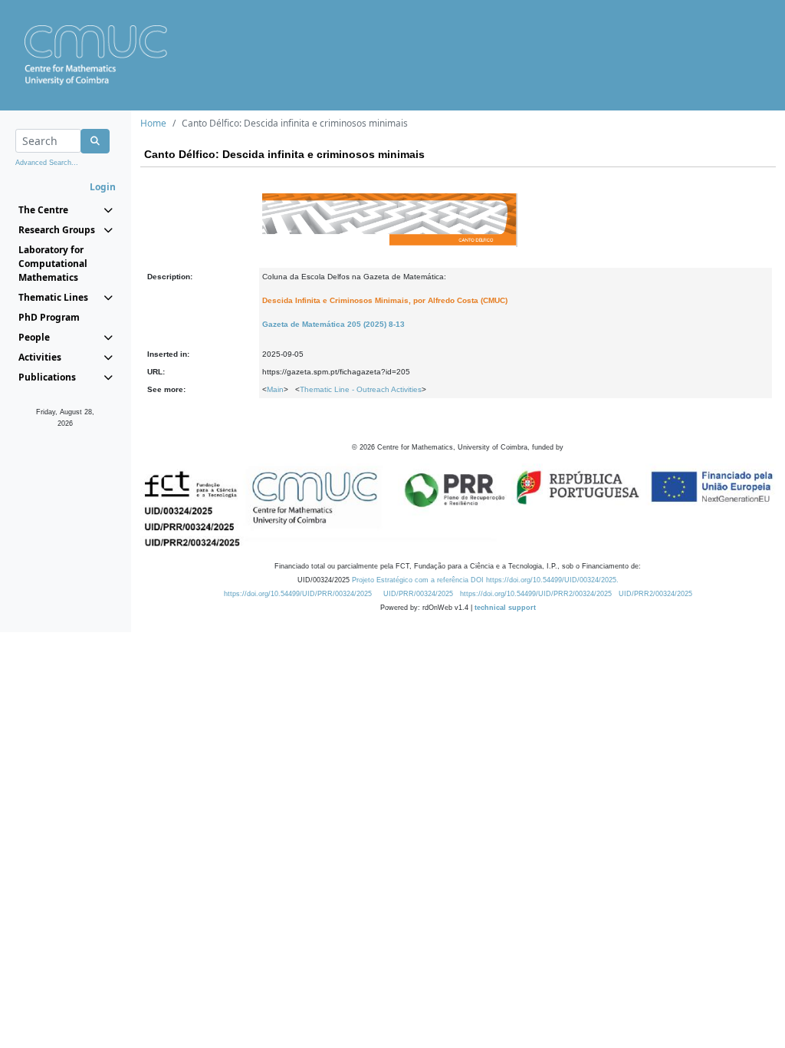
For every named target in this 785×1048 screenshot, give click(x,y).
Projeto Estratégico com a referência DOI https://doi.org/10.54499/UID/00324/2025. (485, 580)
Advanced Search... (46, 162)
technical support (505, 607)
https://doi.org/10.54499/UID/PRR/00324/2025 (298, 594)
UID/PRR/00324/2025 (418, 594)
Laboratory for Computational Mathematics (52, 263)
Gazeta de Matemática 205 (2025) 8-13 (333, 324)
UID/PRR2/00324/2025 (655, 594)
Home (153, 123)
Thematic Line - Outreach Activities (361, 389)
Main (275, 389)
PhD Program (49, 317)
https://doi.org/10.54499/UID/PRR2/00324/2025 (536, 594)
